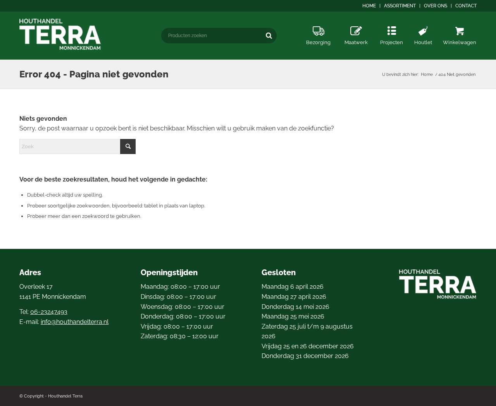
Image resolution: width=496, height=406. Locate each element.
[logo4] (60, 34)
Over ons (435, 6)
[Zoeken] (269, 35)
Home (369, 6)
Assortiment (400, 6)
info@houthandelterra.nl (74, 321)
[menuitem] (369, 6)
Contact (466, 6)
